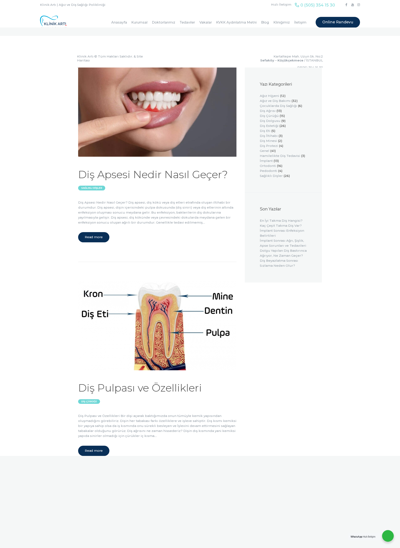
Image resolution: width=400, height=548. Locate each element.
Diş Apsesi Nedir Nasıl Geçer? (153, 174)
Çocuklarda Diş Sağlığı (278, 106)
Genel (264, 151)
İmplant (266, 161)
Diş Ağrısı (268, 111)
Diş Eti (265, 131)
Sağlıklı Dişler (91, 187)
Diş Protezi (269, 146)
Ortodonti (268, 166)
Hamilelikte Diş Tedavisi (280, 156)
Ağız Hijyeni (269, 96)
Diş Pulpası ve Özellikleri (140, 388)
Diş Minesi (268, 141)
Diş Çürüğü (89, 401)
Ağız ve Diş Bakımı (275, 101)
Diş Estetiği (269, 126)
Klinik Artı (85, 56)
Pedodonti (268, 171)
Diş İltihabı (269, 136)
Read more (94, 237)
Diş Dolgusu (270, 121)
